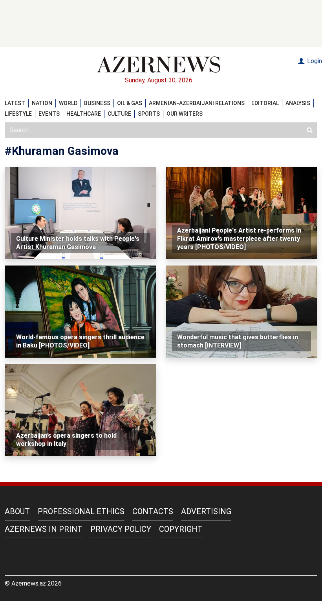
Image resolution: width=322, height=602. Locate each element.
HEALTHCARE (83, 114)
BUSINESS (97, 103)
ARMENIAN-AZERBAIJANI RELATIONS (197, 103)
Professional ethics (81, 511)
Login (314, 61)
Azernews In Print (43, 529)
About (17, 511)
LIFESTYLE (18, 114)
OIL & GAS (129, 103)
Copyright (181, 529)
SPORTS (149, 114)
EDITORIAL (265, 103)
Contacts (152, 511)
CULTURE (119, 114)
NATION (42, 103)
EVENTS (49, 114)
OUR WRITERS (184, 114)
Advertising (206, 511)
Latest (15, 103)
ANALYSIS (297, 103)
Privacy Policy (120, 529)
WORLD (68, 103)
